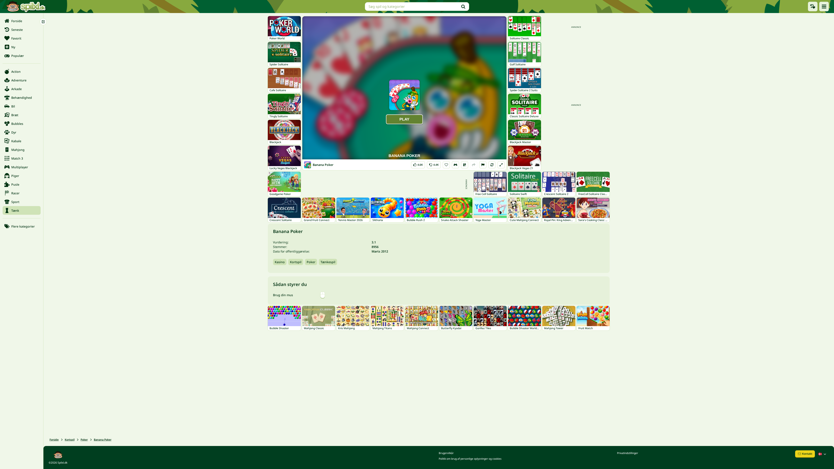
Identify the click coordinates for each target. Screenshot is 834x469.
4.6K (418, 164)
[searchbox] (417, 6)
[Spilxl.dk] (26, 6)
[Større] (501, 164)
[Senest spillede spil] (812, 6)
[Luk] (43, 21)
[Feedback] (482, 164)
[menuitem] (22, 21)
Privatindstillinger (627, 453)
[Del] (473, 164)
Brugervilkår (446, 453)
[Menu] (824, 6)
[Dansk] (823, 454)
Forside (54, 439)
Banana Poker (102, 439)
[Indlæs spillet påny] (492, 164)
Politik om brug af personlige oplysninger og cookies (470, 459)
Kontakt (807, 454)
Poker (311, 262)
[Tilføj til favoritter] (446, 164)
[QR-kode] (464, 164)
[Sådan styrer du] (455, 164)
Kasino (280, 262)
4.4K (434, 164)
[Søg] (463, 6)
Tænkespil (328, 262)
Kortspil (295, 262)
